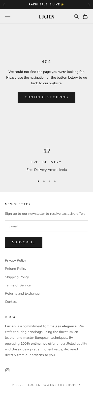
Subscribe (23, 242)
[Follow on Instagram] (7, 370)
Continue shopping (46, 97)
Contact (11, 301)
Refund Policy (15, 268)
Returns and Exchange (22, 293)
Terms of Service (18, 285)
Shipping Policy (17, 277)
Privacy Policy (15, 260)
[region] (46, 160)
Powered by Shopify (61, 385)
